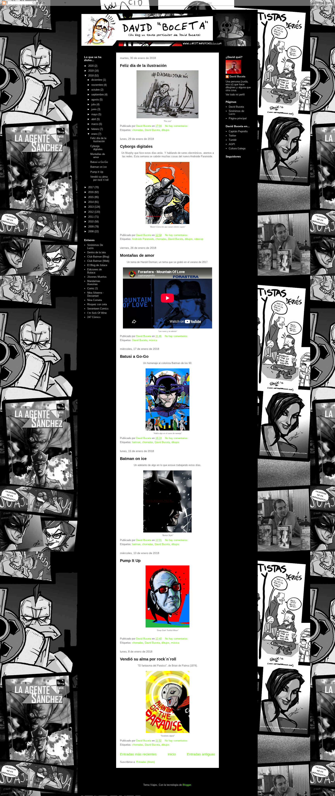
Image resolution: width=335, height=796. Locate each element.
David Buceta (152, 130)
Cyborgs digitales (136, 146)
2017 (91, 187)
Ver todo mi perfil (235, 94)
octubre (95, 89)
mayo (94, 114)
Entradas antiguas (201, 754)
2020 (91, 65)
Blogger (187, 784)
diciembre (97, 79)
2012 (91, 211)
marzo (95, 124)
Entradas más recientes (138, 754)
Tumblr (233, 139)
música (153, 340)
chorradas (137, 130)
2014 (91, 202)
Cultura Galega (237, 148)
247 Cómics (94, 317)
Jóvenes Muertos (97, 276)
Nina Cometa (94, 300)
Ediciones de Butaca (94, 271)
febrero (95, 129)
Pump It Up (130, 560)
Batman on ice (133, 458)
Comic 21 (92, 288)
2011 (91, 216)
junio (94, 109)
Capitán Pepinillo (238, 131)
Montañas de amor (137, 255)
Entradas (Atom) (145, 762)
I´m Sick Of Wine (97, 312)
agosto (95, 99)
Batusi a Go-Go (134, 356)
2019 (91, 70)
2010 (91, 221)
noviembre (97, 84)
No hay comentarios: (177, 125)
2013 (91, 206)
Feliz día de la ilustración (143, 65)
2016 (91, 192)
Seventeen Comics (98, 308)
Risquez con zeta (97, 304)
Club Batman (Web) (98, 260)
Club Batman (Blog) (98, 256)
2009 (91, 226)
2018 (91, 75)
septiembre (97, 94)
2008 (91, 231)
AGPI (232, 144)
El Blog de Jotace (97, 265)
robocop (198, 239)
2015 (91, 197)
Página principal (238, 118)
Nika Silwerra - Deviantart (95, 294)
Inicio (172, 754)
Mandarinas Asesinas (93, 283)
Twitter (232, 135)
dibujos (165, 130)
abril (94, 119)
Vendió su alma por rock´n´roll (148, 659)
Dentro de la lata (96, 252)
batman (136, 442)
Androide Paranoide (143, 239)
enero (94, 133)
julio (94, 104)
